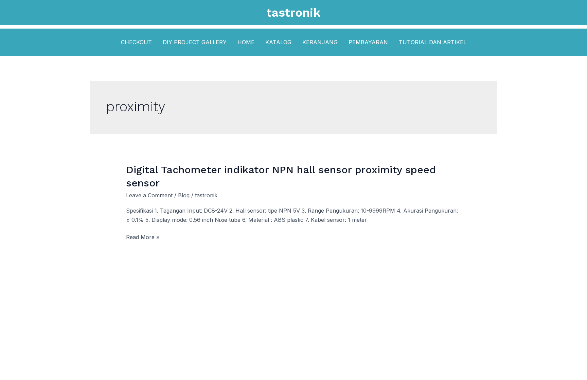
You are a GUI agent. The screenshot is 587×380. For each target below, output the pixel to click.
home (245, 42)
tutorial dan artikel (432, 42)
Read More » (142, 237)
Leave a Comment (149, 195)
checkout (136, 42)
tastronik (293, 12)
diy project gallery (195, 42)
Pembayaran (368, 42)
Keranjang (320, 42)
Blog (184, 195)
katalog (278, 42)
